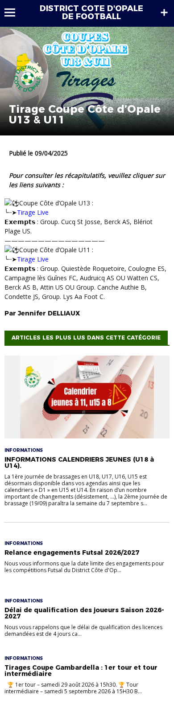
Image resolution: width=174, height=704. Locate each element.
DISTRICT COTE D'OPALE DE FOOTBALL (91, 12)
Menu (14, 12)
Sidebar (164, 12)
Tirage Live (33, 212)
